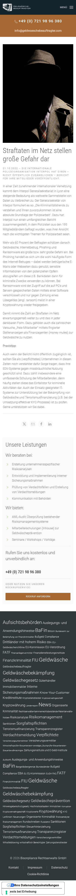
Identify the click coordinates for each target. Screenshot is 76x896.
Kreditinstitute (12, 698)
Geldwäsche (53, 660)
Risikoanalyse (19, 717)
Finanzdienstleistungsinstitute (49, 652)
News (45, 705)
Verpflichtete (47, 735)
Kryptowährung (14, 705)
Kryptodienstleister (32, 698)
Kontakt (13, 867)
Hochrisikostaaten (39, 806)
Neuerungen (19, 816)
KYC (65, 811)
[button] (66, 7)
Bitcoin (51, 631)
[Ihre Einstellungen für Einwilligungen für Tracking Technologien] (6, 892)
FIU (35, 660)
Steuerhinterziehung (38, 826)
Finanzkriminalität (17, 660)
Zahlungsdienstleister (56, 842)
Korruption (66, 806)
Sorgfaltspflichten (31, 723)
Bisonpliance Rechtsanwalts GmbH (43, 858)
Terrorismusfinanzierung (18, 729)
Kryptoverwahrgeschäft (52, 698)
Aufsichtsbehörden (22, 622)
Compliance (52, 636)
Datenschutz (59, 867)
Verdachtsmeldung (19, 735)
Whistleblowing (11, 842)
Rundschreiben (31, 821)
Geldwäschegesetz (20, 680)
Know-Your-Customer (55, 692)
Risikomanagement (45, 717)
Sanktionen (9, 723)
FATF (7, 652)
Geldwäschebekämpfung (28, 673)
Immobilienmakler (14, 686)
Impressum (35, 867)
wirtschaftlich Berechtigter (32, 842)
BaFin (41, 630)
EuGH (49, 773)
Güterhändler (47, 680)
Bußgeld (39, 636)
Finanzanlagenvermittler (22, 653)
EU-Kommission (35, 647)
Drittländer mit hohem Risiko (24, 642)
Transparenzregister (49, 729)
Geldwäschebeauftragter (17, 666)
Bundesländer (43, 767)
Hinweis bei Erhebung (20, 891)
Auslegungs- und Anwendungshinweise (37, 759)
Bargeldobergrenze (25, 766)
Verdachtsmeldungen (19, 837)
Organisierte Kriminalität (40, 816)
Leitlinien (7, 816)
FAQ (54, 773)
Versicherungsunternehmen (15, 741)
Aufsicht (7, 760)
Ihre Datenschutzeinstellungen (36, 885)
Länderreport (32, 706)
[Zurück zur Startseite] (16, 7)
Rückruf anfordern (38, 596)
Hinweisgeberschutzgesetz (16, 806)
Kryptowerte (32, 811)
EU (25, 773)
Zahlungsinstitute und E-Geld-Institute (45, 750)
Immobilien (55, 806)
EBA (49, 642)
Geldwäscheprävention (50, 800)
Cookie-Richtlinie (38, 874)
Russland (45, 822)
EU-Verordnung (55, 647)
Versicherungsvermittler (42, 740)
